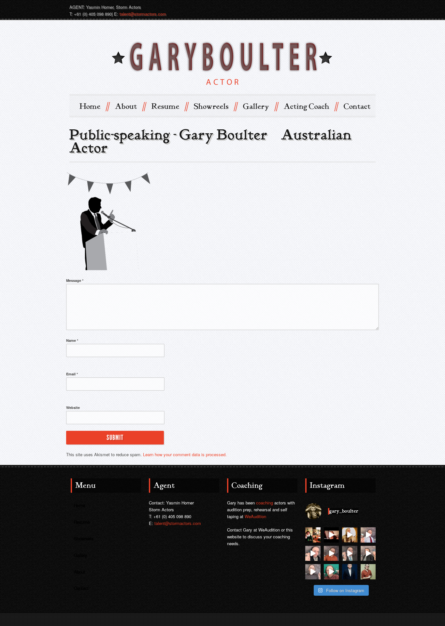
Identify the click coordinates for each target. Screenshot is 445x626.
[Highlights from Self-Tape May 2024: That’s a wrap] (368, 535)
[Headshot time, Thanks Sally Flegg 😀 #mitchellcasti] (368, 571)
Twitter (346, 7)
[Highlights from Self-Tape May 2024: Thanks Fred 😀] (331, 553)
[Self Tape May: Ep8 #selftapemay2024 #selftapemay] (368, 553)
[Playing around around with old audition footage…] (349, 535)
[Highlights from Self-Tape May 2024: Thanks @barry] (313, 571)
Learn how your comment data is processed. (185, 454)
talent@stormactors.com (143, 14)
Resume (169, 106)
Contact (357, 106)
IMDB (334, 7)
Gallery (260, 106)
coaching (264, 503)
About (130, 106)
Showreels (215, 106)
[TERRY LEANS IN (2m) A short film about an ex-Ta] (331, 535)
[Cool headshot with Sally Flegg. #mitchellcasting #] (349, 571)
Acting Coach (310, 106)
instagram (370, 7)
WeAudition (255, 516)
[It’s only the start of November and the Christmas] (313, 535)
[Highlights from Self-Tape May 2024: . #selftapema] (331, 571)
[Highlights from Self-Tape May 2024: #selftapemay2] (313, 553)
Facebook (358, 7)
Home (94, 106)
